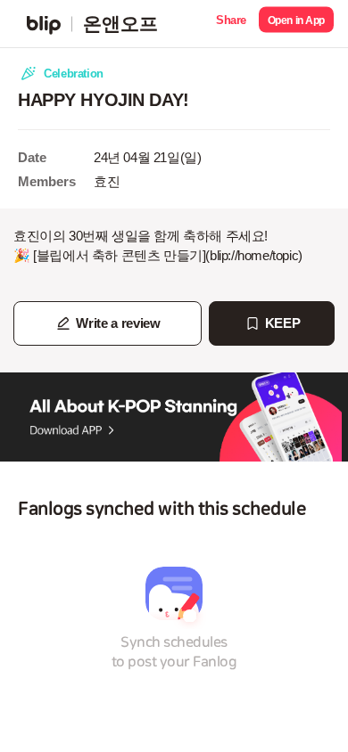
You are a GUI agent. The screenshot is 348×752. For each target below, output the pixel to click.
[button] (231, 24)
